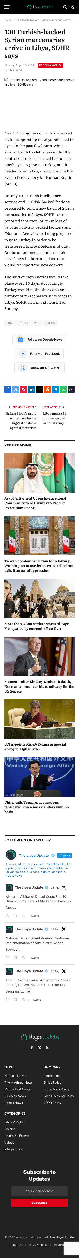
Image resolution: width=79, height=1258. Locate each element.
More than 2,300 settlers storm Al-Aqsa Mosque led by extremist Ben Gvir (37, 626)
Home (8, 20)
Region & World (50, 65)
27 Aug (55, 971)
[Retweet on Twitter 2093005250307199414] (17, 1000)
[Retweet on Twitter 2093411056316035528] (17, 958)
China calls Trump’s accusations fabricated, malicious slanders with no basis (36, 807)
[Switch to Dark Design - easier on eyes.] (72, 7)
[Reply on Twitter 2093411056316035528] (9, 958)
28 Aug (55, 887)
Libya (10, 322)
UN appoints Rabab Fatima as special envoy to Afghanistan (35, 746)
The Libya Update (29, 887)
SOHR (24, 322)
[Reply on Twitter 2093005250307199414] (9, 1000)
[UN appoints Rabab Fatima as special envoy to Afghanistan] (39, 719)
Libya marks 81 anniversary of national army (54, 418)
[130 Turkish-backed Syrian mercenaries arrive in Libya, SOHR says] (39, 100)
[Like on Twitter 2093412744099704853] (25, 916)
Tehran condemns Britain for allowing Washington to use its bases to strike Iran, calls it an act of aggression (39, 566)
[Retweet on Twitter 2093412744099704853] (17, 916)
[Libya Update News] (39, 7)
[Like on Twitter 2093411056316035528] (25, 958)
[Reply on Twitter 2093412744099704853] (9, 916)
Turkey (50, 322)
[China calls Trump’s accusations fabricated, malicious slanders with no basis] (39, 777)
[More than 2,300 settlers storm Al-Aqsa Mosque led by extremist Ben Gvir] (39, 598)
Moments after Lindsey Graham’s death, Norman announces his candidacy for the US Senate (39, 686)
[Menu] (7, 7)
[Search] (65, 7)
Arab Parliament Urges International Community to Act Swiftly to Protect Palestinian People (35, 503)
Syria (36, 322)
